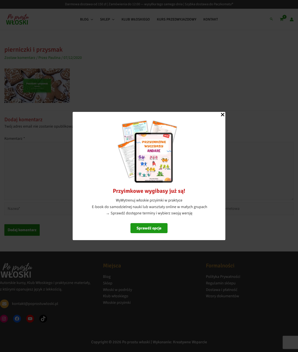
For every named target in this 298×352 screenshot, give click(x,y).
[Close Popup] (222, 115)
